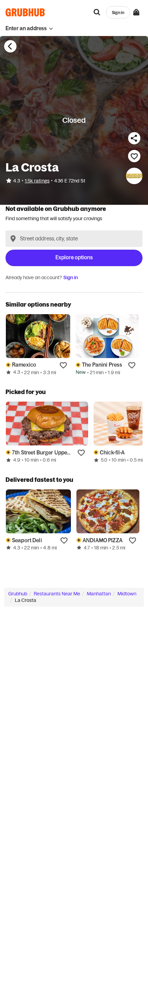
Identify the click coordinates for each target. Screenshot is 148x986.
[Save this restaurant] (134, 156)
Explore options (74, 257)
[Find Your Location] (13, 238)
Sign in (70, 277)
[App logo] (25, 12)
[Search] (97, 12)
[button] (29, 28)
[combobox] (74, 238)
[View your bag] (136, 12)
